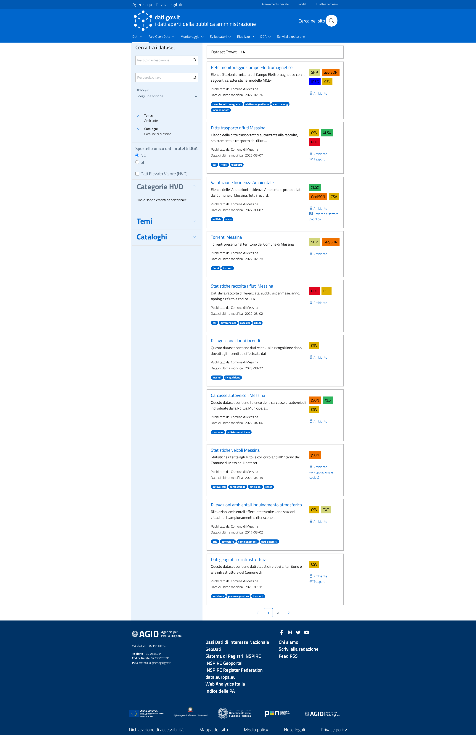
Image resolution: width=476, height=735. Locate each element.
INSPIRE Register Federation (234, 670)
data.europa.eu (220, 677)
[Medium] (290, 632)
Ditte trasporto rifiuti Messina (238, 127)
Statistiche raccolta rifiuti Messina (242, 286)
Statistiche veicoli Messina (235, 450)
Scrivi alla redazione (299, 649)
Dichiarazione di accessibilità (156, 729)
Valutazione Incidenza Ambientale (242, 182)
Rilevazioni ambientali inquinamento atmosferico (256, 504)
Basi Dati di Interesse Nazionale (237, 642)
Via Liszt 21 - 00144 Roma (148, 645)
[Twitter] (298, 632)
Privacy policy (334, 729)
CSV (327, 81)
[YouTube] (307, 632)
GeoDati (213, 649)
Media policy (256, 729)
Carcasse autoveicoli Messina (238, 395)
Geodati (302, 4)
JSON (315, 400)
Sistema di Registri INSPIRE (233, 656)
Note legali (294, 729)
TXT (326, 509)
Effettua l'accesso (327, 4)
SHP (314, 72)
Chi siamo (288, 642)
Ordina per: (143, 90)
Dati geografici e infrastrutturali (239, 559)
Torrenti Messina (226, 237)
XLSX (327, 133)
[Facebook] (282, 632)
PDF (314, 142)
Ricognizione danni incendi (235, 340)
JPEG (315, 81)
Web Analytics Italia (225, 684)
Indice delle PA (220, 691)
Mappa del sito (213, 729)
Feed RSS (288, 656)
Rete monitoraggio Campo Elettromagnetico (252, 67)
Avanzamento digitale (275, 4)
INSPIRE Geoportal (223, 663)
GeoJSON (331, 72)
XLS (328, 400)
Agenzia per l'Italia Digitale (157, 4)
